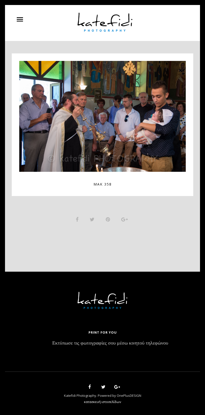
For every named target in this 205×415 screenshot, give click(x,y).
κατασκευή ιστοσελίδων (102, 402)
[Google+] (115, 387)
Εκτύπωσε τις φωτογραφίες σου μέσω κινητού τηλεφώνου (110, 343)
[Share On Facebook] (78, 219)
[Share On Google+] (125, 219)
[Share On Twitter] (93, 219)
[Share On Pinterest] (109, 219)
